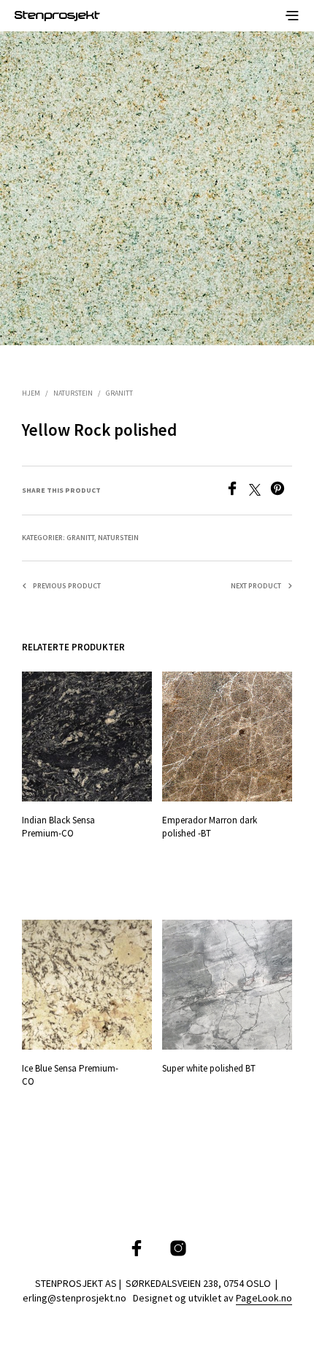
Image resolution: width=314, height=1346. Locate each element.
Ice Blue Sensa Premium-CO (70, 1074)
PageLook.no (264, 1298)
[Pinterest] (281, 491)
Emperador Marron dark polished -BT (209, 826)
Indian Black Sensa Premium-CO (58, 826)
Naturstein (73, 393)
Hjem (31, 393)
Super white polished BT (209, 1067)
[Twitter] (259, 491)
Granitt (119, 393)
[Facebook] (237, 491)
